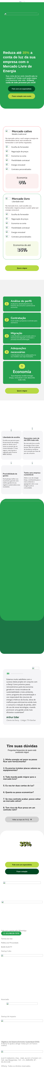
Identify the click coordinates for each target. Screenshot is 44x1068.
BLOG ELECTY (6, 947)
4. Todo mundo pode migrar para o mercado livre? (19, 778)
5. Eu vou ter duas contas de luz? (18, 785)
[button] (22, 760)
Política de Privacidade (9, 943)
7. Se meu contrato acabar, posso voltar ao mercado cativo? (22, 800)
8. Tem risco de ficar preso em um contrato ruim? (19, 808)
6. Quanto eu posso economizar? (18, 792)
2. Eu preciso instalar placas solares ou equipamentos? (21, 769)
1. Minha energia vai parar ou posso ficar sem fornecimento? (20, 760)
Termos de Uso (6, 939)
